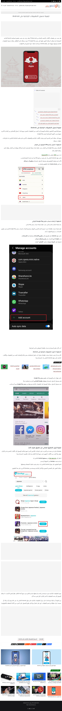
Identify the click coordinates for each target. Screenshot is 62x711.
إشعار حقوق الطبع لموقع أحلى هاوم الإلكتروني (24, 1)
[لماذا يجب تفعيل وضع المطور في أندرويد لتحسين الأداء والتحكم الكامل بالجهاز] (46, 366)
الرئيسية (42, 12)
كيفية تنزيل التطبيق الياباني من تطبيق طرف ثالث (48, 123)
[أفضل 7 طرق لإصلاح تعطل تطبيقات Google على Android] (8, 690)
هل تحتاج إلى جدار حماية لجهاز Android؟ (54, 696)
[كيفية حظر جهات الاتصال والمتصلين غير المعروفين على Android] (39, 690)
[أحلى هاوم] (52, 6)
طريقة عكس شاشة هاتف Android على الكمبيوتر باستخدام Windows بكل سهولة (23, 682)
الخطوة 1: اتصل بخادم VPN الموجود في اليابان (49, 114)
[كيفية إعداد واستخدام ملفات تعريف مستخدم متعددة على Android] (23, 690)
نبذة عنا (14, 1)
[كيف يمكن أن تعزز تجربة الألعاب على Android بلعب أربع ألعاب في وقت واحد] (54, 676)
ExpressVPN (45, 155)
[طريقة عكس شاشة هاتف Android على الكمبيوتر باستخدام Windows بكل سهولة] (23, 676)
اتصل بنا (3, 1)
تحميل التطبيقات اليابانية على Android (28, 639)
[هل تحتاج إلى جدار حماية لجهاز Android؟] (54, 691)
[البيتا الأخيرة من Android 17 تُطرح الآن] (4, 366)
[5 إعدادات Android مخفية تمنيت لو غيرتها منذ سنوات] (25, 366)
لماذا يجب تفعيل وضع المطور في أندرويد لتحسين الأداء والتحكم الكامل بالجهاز (56, 369)
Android (34, 12)
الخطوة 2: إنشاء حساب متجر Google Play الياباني (50, 117)
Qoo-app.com (52, 458)
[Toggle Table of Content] (58, 109)
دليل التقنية (38, 12)
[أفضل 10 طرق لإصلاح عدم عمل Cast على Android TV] (39, 676)
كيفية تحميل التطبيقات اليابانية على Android (47, 111)
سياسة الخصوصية (9, 1)
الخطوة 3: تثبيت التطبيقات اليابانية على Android (49, 120)
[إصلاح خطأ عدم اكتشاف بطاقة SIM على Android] (8, 677)
